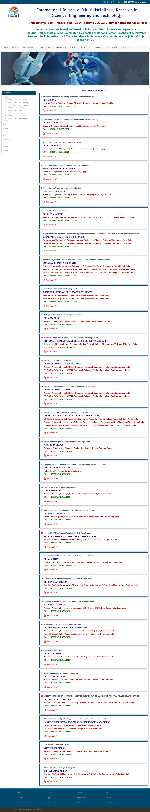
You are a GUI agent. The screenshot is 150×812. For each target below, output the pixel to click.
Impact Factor (85, 48)
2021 (6, 136)
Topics (50, 48)
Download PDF (51, 111)
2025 (6, 121)
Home (6, 48)
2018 (6, 150)
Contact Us (125, 48)
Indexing (98, 48)
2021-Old (7, 139)
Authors (40, 48)
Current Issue (61, 48)
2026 (6, 97)
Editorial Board (28, 48)
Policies (114, 48)
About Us (15, 48)
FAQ (106, 48)
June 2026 (80, 793)
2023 (6, 128)
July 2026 (73, 48)
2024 (6, 124)
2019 (6, 147)
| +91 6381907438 (125, 2)
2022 (6, 132)
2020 (6, 143)
